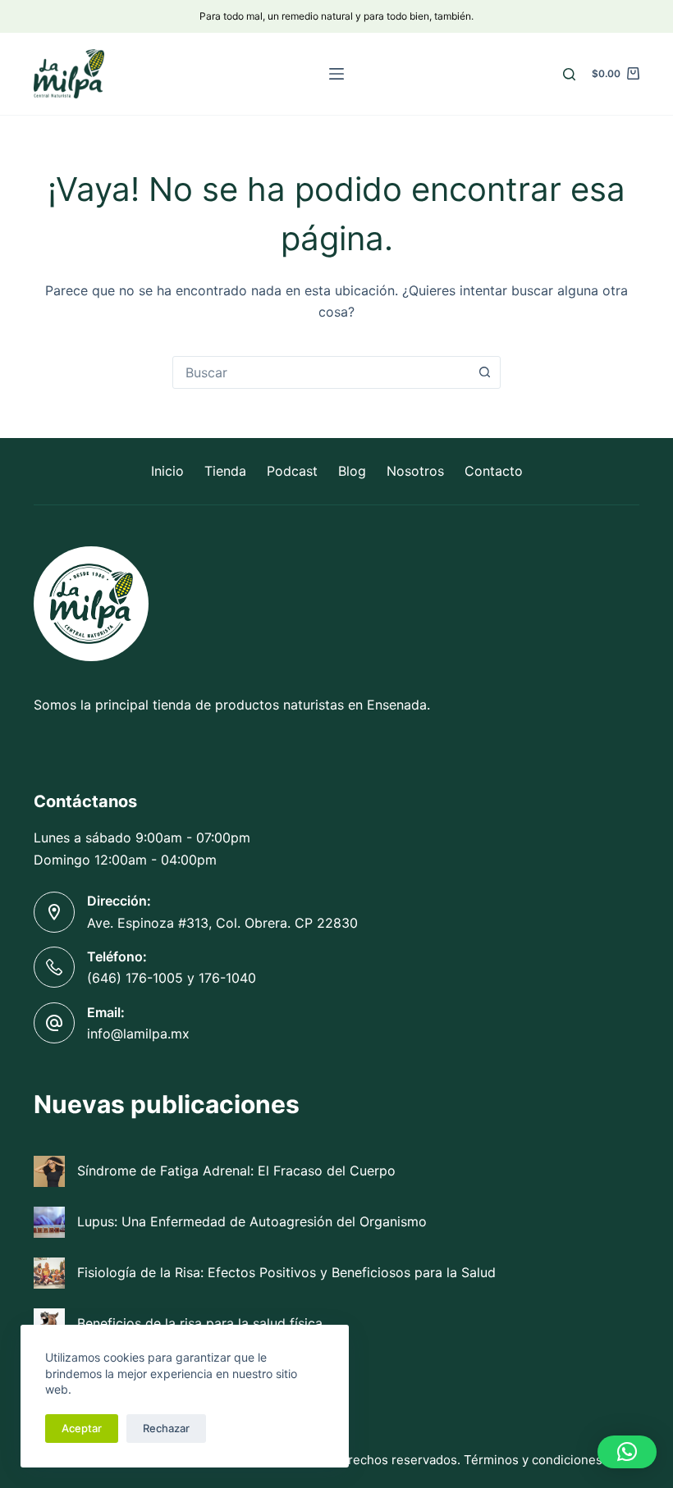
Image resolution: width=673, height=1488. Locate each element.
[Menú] (336, 73)
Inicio (167, 471)
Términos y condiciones (533, 1459)
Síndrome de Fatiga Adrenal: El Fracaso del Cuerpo (236, 1170)
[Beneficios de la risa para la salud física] (49, 1324)
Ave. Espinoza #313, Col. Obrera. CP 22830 (222, 923)
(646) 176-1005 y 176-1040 (171, 978)
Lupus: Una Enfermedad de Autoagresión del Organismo (252, 1221)
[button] (627, 1452)
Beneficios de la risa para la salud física (200, 1323)
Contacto (494, 471)
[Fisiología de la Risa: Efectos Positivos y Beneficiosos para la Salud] (49, 1273)
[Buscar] (569, 74)
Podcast (292, 471)
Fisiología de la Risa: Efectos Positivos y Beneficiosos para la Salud (286, 1272)
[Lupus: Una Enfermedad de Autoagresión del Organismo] (49, 1222)
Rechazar (166, 1428)
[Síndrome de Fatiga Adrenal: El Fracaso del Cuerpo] (49, 1171)
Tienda (225, 471)
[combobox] (321, 372)
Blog (352, 471)
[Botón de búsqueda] (484, 372)
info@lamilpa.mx (138, 1033)
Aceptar (82, 1428)
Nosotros (415, 471)
